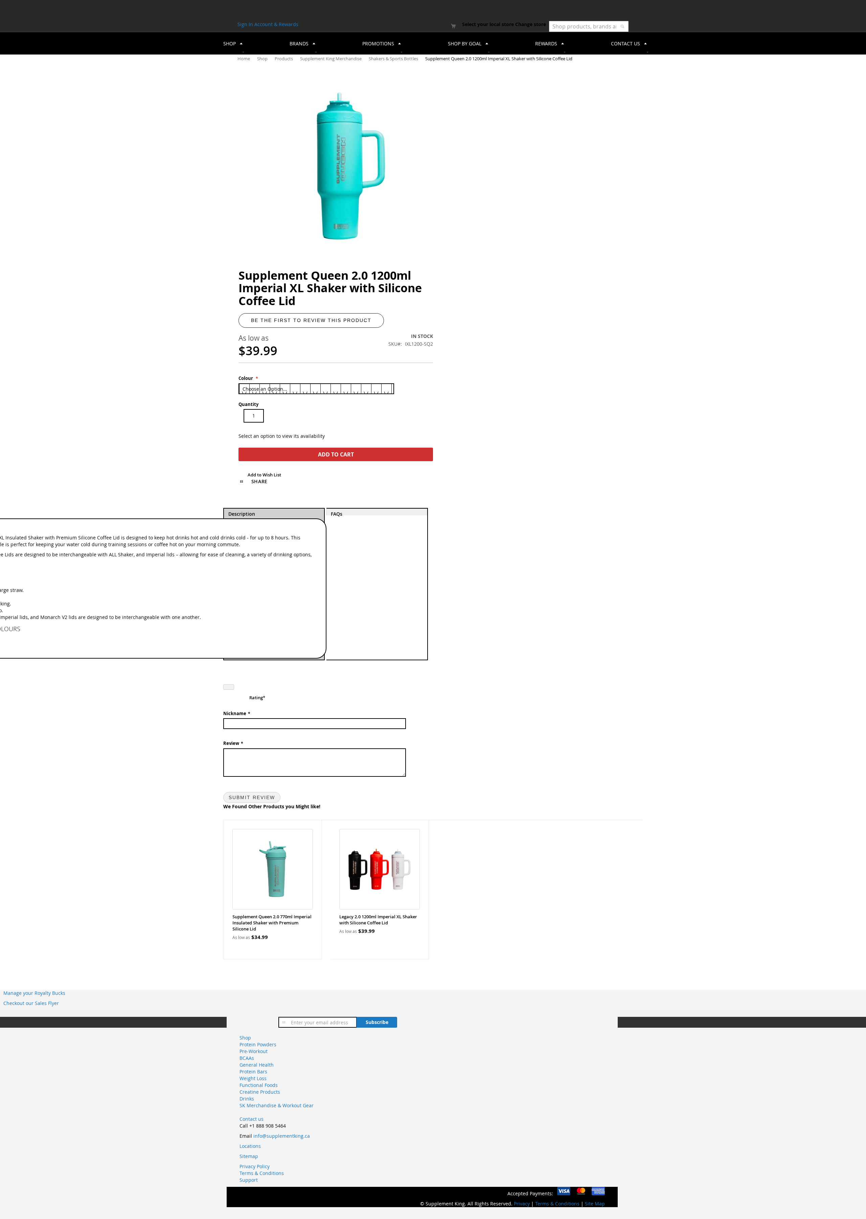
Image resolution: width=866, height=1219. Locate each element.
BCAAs (247, 1058)
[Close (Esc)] (228, 687)
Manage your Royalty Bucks (34, 993)
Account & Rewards (276, 24)
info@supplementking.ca (281, 1136)
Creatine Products (260, 1092)
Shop (263, 59)
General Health (257, 1065)
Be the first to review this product (311, 320)
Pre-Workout (254, 1051)
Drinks (247, 1098)
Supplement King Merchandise (331, 59)
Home (244, 59)
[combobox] (589, 26)
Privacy (522, 1203)
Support (249, 1180)
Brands (299, 43)
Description (241, 513)
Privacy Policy (255, 1166)
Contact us (252, 1119)
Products (284, 59)
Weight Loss (253, 1078)
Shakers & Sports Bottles (394, 59)
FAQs (336, 513)
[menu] (433, 43)
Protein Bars (253, 1071)
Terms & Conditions (262, 1173)
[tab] (377, 584)
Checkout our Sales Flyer (31, 1003)
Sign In (245, 24)
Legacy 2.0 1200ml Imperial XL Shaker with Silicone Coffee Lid (378, 920)
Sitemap (249, 1156)
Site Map (595, 1203)
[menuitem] (231, 43)
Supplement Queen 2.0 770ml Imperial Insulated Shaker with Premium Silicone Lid (272, 923)
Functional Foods (259, 1085)
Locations (250, 1146)
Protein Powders (258, 1044)
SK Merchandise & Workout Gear (277, 1105)
